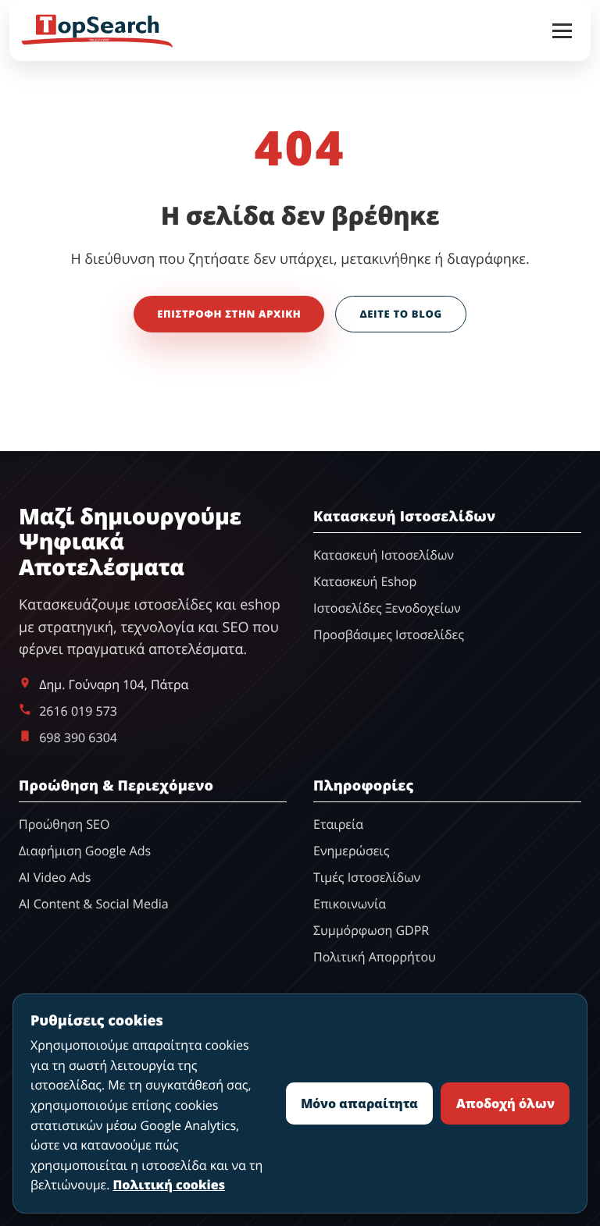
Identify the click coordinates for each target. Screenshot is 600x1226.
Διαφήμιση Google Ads (85, 850)
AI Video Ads (55, 877)
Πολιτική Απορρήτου (374, 956)
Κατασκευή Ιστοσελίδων (383, 554)
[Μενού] (562, 30)
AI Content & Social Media (94, 903)
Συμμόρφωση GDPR (371, 930)
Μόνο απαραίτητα (359, 1103)
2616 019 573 (78, 711)
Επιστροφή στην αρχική (229, 314)
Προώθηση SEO (64, 824)
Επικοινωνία (349, 903)
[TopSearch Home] (97, 30)
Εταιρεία (338, 824)
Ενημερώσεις (351, 850)
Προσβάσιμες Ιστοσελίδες (388, 634)
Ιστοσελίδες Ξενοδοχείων (387, 608)
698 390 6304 (78, 737)
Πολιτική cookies (169, 1184)
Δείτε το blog (400, 314)
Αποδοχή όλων (505, 1103)
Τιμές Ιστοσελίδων (366, 877)
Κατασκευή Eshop (364, 581)
